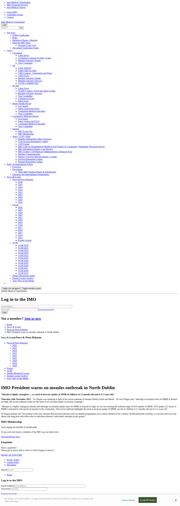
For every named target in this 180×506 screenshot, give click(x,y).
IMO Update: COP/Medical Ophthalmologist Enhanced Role (45, 151)
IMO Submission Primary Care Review (35, 149)
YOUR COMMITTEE (28, 83)
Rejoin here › (15, 437)
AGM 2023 (23, 253)
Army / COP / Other (21, 136)
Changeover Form (26, 98)
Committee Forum (15, 15)
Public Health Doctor (21, 103)
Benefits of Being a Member (25, 40)
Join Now (11, 33)
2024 (20, 187)
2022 (20, 192)
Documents (17, 169)
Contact (10, 17)
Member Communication (29, 154)
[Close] (176, 500)
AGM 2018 (23, 265)
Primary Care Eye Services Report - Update (37, 157)
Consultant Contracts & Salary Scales (34, 58)
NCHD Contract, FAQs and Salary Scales (36, 91)
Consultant (17, 53)
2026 (20, 182)
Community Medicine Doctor (25, 116)
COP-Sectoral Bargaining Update (33, 141)
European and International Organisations (30, 174)
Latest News (23, 55)
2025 (20, 184)
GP (13, 65)
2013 (20, 238)
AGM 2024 (23, 250)
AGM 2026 (23, 245)
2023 (20, 189)
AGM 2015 (23, 273)
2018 (20, 202)
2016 (20, 230)
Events (15, 205)
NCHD (15, 86)
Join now (5, 437)
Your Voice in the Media (23, 281)
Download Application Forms (25, 48)
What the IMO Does (21, 43)
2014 (20, 235)
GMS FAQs (23, 76)
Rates (14, 38)
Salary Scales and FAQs (29, 108)
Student (15, 129)
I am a (9, 50)
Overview (16, 167)
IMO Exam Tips (25, 131)
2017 (20, 227)
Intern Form (23, 101)
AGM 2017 (23, 268)
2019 (20, 200)
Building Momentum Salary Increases (34, 139)
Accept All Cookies (147, 500)
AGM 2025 (23, 248)
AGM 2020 (23, 260)
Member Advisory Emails (29, 60)
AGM (15, 243)
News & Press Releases (22, 179)
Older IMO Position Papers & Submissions (37, 172)
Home (9, 324)
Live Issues (23, 106)
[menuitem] (93, 475)
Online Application (20, 35)
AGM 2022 (23, 255)
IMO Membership (26, 134)
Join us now (32, 318)
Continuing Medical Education (31, 111)
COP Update (23, 144)
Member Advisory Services (30, 81)
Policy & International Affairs (20, 164)
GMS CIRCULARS (27, 70)
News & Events (14, 177)
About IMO (12, 12)
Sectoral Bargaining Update (30, 159)
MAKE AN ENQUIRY (11, 455)
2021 (20, 195)
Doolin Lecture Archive (22, 278)
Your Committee (25, 63)
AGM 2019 (23, 263)
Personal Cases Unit (27, 45)
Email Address (7, 486)
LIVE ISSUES (24, 68)
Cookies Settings (128, 500)
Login (4, 25)
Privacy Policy (13, 460)
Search (4, 470)
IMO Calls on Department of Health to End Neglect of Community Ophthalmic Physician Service (61, 146)
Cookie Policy (13, 462)
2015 (20, 232)
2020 (20, 197)
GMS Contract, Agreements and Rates (35, 73)
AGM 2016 (23, 270)
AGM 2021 (23, 258)
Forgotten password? (46, 309)
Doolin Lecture (25, 240)
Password (5, 489)
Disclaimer (11, 465)
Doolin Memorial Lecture (23, 276)
